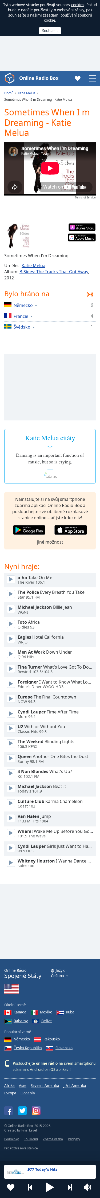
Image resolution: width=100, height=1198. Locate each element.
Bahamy (21, 1020)
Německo (22, 1038)
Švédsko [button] (22, 327)
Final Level (29, 1130)
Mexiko (46, 1011)
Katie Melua (33, 265)
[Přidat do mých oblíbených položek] (10, 1187)
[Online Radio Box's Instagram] (36, 1110)
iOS (52, 1069)
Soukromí (31, 1139)
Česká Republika (28, 1047)
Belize (46, 1020)
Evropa (10, 1092)
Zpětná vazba (53, 1139)
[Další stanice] (69, 1187)
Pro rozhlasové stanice (21, 1148)
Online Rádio (22, 973)
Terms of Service (85, 197)
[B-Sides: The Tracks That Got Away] (17, 236)
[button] (50, 1187)
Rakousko (51, 1038)
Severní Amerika (45, 1085)
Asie (22, 1085)
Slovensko (64, 1047)
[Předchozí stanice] (30, 1187)
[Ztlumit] (89, 1187)
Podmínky (11, 1139)
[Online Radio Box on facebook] (8, 1110)
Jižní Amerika (74, 1085)
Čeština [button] (57, 976)
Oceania (28, 1092)
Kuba (70, 1011)
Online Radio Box (38, 78)
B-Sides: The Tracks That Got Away (53, 272)
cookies (77, 4)
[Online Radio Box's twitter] (22, 1110)
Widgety (74, 1139)
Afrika (9, 1085)
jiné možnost (50, 542)
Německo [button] (23, 305)
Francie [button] (21, 316)
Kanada (20, 1011)
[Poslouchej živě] (11, 579)
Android (36, 1069)
